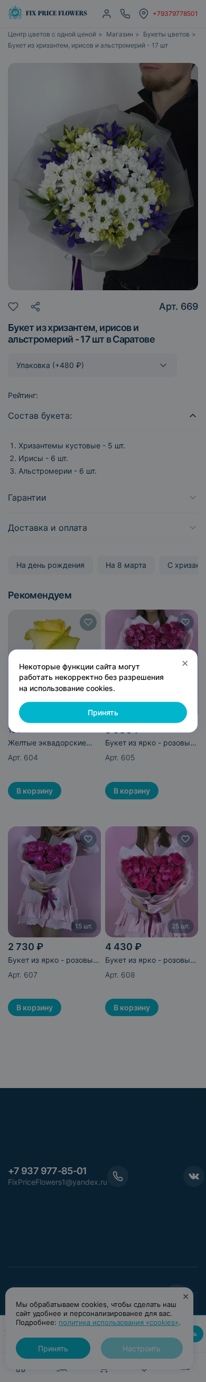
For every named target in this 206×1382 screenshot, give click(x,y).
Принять (103, 712)
